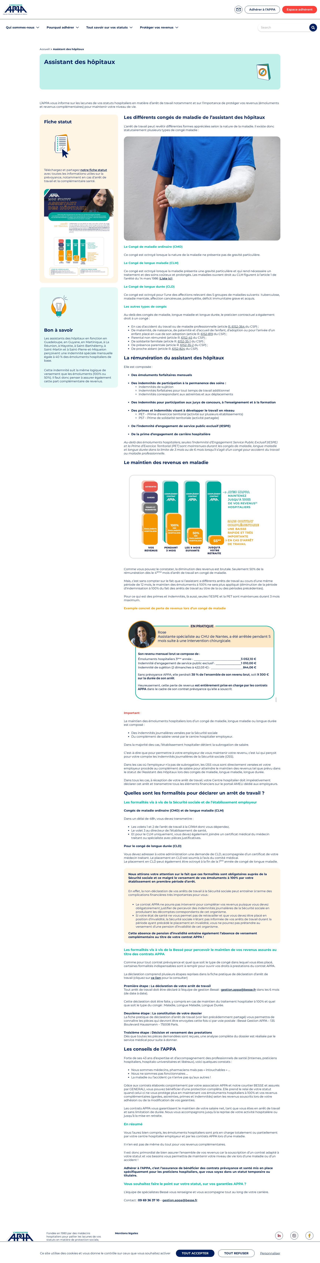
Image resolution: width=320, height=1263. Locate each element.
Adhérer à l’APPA (262, 9)
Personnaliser (270, 1253)
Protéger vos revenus (157, 27)
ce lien (156, 978)
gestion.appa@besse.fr (238, 989)
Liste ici (166, 278)
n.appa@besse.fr (184, 1200)
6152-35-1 (184, 341)
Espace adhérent (300, 9)
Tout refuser (236, 1253)
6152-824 (178, 349)
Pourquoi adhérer (60, 27)
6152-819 (207, 334)
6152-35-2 (187, 345)
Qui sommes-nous (20, 27)
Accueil (45, 49)
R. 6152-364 (236, 326)
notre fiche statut (93, 170)
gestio (167, 1200)
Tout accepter (195, 1253)
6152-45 (186, 337)
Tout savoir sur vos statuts (107, 27)
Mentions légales (126, 1233)
